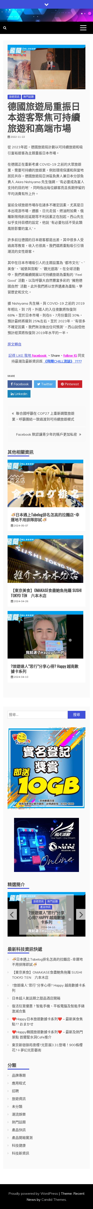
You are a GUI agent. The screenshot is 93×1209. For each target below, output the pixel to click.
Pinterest (71, 384)
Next (80, 914)
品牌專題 (39, 903)
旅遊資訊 (14, 96)
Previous (12, 914)
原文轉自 (14, 344)
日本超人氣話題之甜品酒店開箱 (46, 917)
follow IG (70, 355)
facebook (39, 355)
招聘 (15, 1091)
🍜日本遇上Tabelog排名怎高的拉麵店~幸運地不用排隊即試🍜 (45, 517)
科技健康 (19, 1145)
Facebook (21, 384)
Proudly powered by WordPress (33, 1193)
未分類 (17, 1106)
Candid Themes (54, 1199)
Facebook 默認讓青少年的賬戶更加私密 (46, 434)
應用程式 (19, 1083)
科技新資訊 (20, 1153)
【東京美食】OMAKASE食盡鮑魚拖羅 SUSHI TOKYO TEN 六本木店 (46, 592)
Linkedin (20, 394)
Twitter (46, 384)
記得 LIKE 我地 (20, 355)
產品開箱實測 (22, 1137)
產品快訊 (19, 1130)
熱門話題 (28, 96)
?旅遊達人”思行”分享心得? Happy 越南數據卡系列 (45, 668)
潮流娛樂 (19, 1114)
